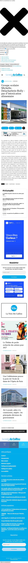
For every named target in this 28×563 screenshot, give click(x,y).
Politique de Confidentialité (7, 70)
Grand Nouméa (5, 120)
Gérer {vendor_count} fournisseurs (8, 60)
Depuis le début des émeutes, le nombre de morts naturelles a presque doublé (12, 524)
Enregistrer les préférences (6, 66)
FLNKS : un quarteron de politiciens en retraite (13, 213)
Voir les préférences (14, 64)
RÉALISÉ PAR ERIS (14, 559)
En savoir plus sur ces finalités (7, 61)
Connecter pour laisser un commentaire (14, 431)
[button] (14, 21)
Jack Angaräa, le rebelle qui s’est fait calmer (13, 518)
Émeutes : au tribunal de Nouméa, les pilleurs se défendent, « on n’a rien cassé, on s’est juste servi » (14, 530)
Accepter (2, 64)
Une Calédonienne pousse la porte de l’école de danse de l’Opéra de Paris (13, 199)
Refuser (7, 64)
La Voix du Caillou (8, 81)
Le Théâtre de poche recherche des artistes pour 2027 (13, 345)
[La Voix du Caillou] (2, 81)
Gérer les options (5, 57)
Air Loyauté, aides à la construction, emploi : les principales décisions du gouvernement (13, 204)
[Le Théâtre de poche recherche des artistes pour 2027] (14, 330)
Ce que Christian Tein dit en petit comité (11, 521)
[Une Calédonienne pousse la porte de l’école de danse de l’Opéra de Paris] (14, 364)
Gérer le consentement (5, 562)
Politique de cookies (5, 68)
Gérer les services (5, 58)
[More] (23, 128)
